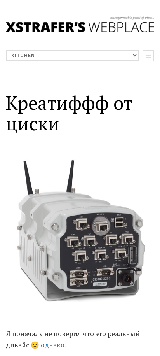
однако (52, 344)
